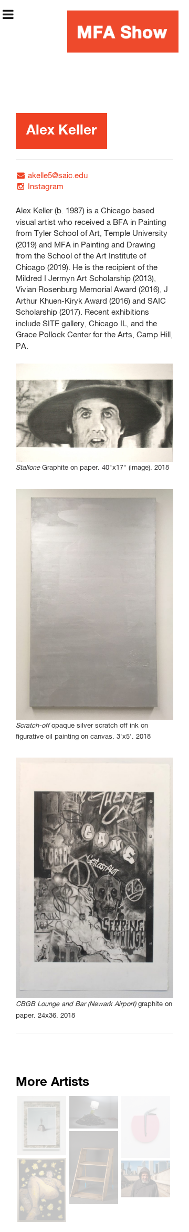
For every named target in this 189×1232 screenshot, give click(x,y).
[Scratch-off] (94, 604)
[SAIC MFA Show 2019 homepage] (122, 32)
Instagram (46, 187)
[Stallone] (94, 413)
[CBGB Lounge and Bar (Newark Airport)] (94, 878)
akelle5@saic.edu (58, 176)
